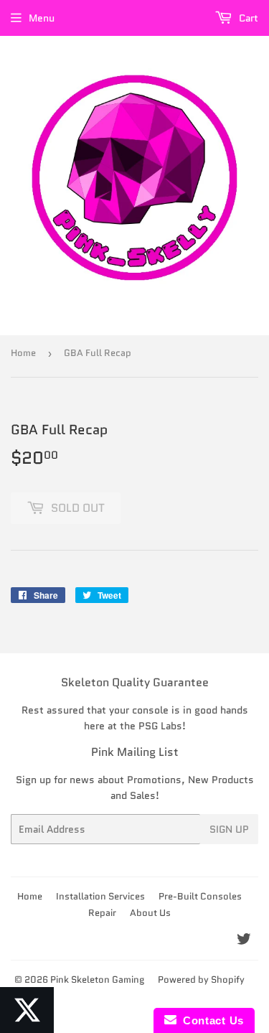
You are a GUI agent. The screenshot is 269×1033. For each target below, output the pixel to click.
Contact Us (210, 1020)
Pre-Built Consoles (200, 896)
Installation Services (100, 896)
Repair (102, 913)
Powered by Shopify (201, 979)
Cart (247, 18)
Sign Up (229, 829)
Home (23, 353)
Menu (42, 18)
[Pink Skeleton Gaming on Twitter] (244, 941)
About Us (150, 913)
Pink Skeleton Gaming (97, 979)
